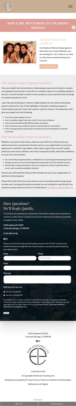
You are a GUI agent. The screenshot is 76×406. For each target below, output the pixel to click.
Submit (6, 313)
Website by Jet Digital (38, 384)
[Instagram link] (7, 239)
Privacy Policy (43, 304)
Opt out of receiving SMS (14, 295)
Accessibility (19, 380)
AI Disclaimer (65, 380)
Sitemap (8, 380)
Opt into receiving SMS (13, 292)
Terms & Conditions (49, 380)
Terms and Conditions (56, 304)
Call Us (20, 404)
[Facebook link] (4, 239)
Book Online (49, 66)
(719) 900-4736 (10, 233)
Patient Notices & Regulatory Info (15, 307)
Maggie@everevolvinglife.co (60, 187)
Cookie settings (38, 399)
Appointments (58, 404)
